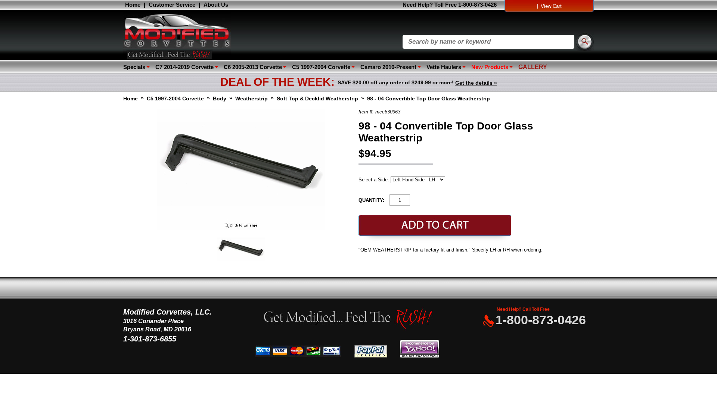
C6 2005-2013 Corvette (253, 67)
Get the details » (476, 83)
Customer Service (172, 4)
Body (219, 98)
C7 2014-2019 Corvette (184, 67)
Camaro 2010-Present (388, 67)
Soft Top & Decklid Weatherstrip (317, 98)
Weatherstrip (251, 98)
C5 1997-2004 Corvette (321, 67)
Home (132, 4)
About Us (216, 4)
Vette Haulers (443, 67)
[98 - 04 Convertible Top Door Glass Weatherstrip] (241, 228)
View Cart (551, 6)
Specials (134, 67)
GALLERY (532, 67)
